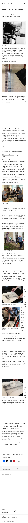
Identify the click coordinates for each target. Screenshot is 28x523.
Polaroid (8, 469)
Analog (16, 468)
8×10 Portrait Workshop (8, 155)
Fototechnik (4, 469)
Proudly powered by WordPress (8, 521)
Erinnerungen (7, 3)
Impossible (5, 156)
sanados (11, 468)
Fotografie (20, 468)
